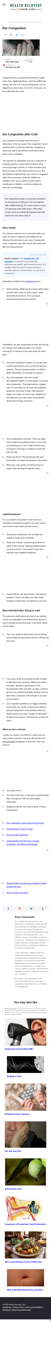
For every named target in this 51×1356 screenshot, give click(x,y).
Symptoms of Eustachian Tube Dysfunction (25, 1224)
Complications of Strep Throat (19, 829)
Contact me (7, 1307)
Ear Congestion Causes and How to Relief (25, 823)
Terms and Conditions (33, 1307)
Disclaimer (6, 1310)
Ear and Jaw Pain (13, 1151)
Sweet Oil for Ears (13, 1189)
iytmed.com (31, 281)
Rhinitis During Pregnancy (17, 1114)
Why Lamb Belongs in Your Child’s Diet (23, 1262)
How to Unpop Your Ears (17, 893)
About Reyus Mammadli (21, 1310)
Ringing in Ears (14, 1076)
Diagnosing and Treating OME (19, 1049)
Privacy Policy (18, 1307)
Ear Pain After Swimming (17, 835)
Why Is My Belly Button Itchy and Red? (25, 1290)
